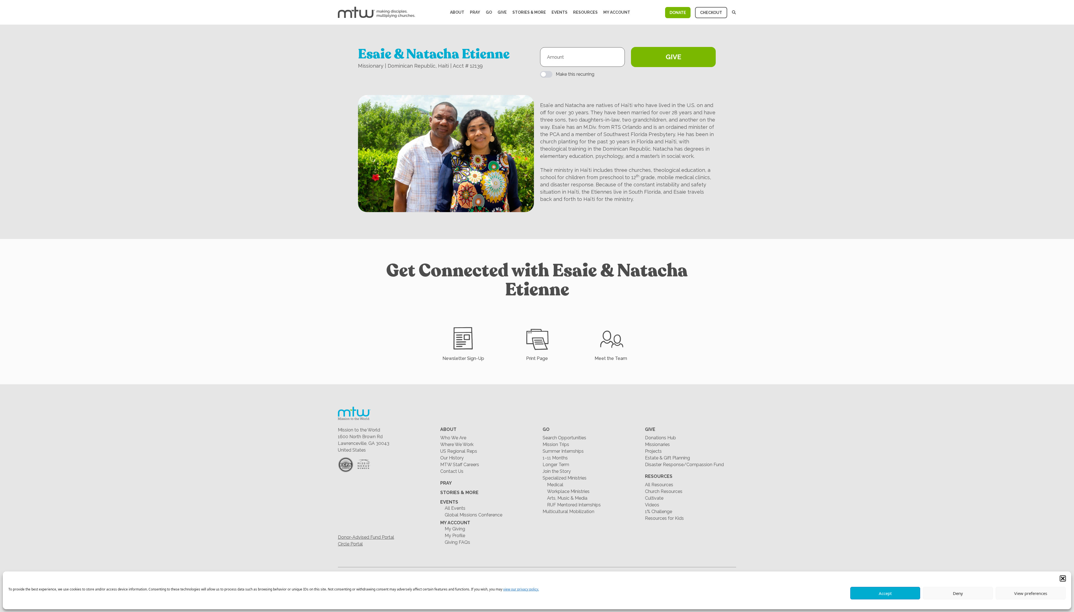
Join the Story (557, 471)
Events (559, 12)
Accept (885, 593)
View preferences (1030, 593)
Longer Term (556, 464)
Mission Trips (556, 444)
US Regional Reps (458, 451)
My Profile (455, 535)
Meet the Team (611, 358)
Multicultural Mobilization (568, 511)
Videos (652, 504)
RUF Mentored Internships (574, 504)
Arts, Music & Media (567, 498)
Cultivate (654, 498)
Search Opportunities (564, 437)
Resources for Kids (664, 518)
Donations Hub (660, 437)
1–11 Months (555, 458)
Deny (958, 593)
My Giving (455, 529)
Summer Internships (563, 451)
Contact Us (451, 471)
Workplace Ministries (568, 491)
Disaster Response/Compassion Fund (684, 464)
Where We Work (457, 444)
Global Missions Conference (473, 515)
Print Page (537, 358)
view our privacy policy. (521, 589)
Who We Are (453, 437)
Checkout (711, 12)
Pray (475, 12)
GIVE (673, 57)
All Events (455, 508)
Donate (678, 12)
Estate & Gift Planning (667, 458)
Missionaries (657, 444)
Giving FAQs (457, 542)
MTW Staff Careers (459, 464)
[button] (1063, 578)
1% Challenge (658, 511)
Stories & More (529, 12)
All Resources (659, 484)
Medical (555, 484)
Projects (653, 451)
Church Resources (663, 491)
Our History (452, 458)
